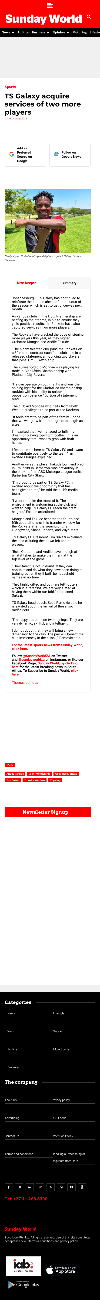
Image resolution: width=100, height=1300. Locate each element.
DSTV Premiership (39, 773)
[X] (45, 176)
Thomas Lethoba (25, 682)
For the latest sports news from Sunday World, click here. (47, 647)
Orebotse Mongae (66, 773)
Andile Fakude (15, 773)
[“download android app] (23, 1290)
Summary (69, 283)
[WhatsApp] (66, 176)
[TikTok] (40, 1187)
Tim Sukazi (13, 780)
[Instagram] (19, 1187)
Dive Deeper (26, 282)
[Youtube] (71, 1187)
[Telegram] (56, 176)
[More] (88, 176)
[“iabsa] (23, 1276)
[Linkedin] (34, 176)
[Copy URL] (77, 176)
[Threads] (82, 1187)
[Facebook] (24, 176)
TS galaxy (55, 780)
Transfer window (34, 780)
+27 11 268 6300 (30, 1199)
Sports (10, 87)
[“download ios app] (60, 1276)
